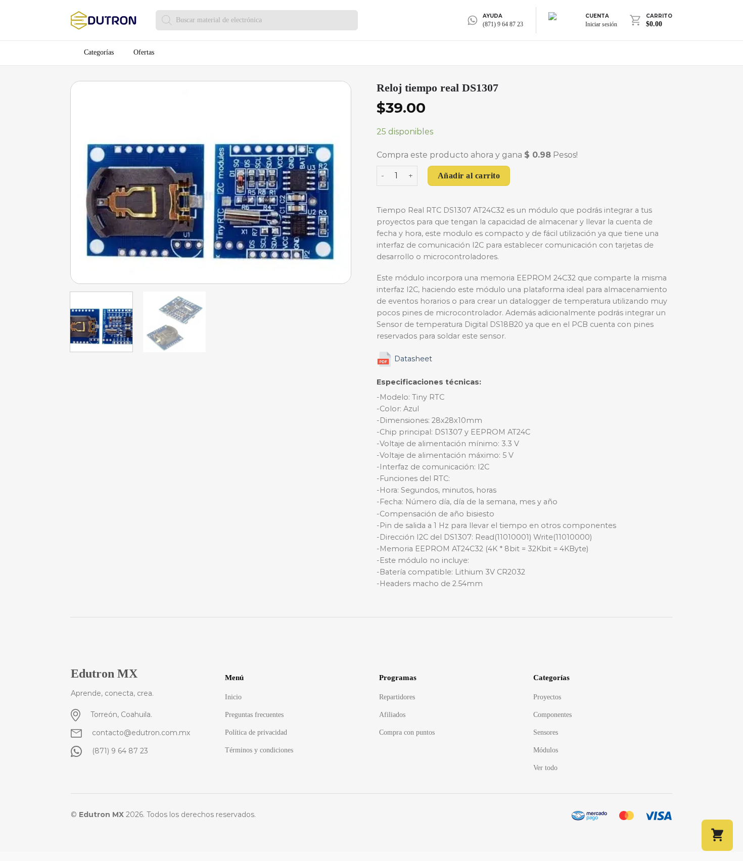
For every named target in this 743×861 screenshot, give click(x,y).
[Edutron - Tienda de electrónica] (106, 20)
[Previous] (89, 182)
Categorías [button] (99, 53)
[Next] (332, 182)
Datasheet (413, 358)
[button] (717, 835)
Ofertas (143, 52)
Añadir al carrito (469, 175)
